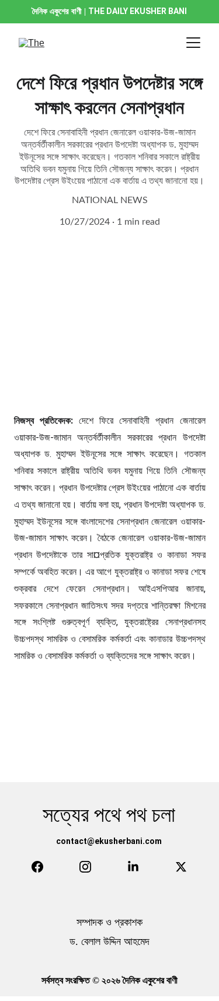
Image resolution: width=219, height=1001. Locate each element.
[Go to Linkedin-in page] (133, 867)
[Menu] (193, 42)
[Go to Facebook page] (37, 867)
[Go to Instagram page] (85, 867)
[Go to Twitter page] (181, 867)
